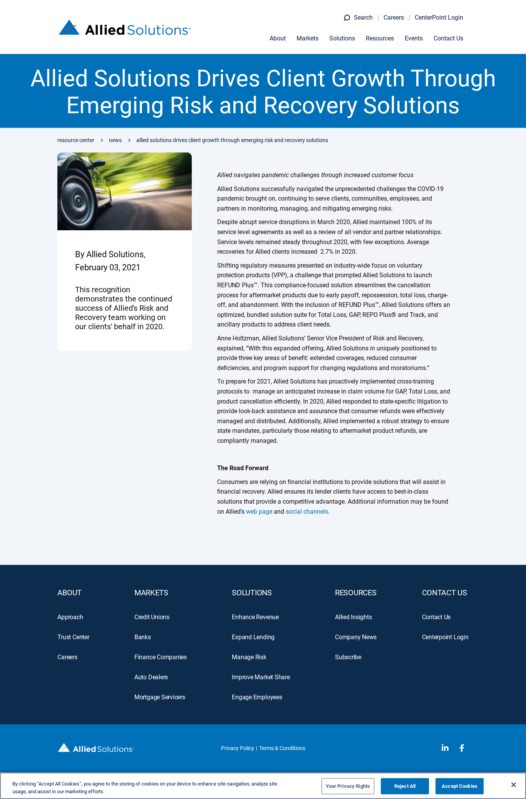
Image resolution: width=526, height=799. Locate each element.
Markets (307, 38)
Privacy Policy (237, 748)
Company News (356, 637)
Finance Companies (160, 657)
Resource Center (75, 140)
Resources (380, 38)
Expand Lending (253, 637)
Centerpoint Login (445, 637)
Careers (394, 17)
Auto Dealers (151, 677)
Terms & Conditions (282, 748)
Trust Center (73, 637)
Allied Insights (353, 617)
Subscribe (348, 657)
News (115, 140)
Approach (70, 617)
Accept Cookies (459, 786)
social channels (307, 511)
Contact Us (448, 38)
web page (259, 511)
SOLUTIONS (251, 592)
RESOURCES (355, 592)
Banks (142, 637)
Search (363, 17)
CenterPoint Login (439, 17)
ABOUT (69, 592)
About (278, 38)
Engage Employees (257, 697)
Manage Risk (249, 657)
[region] (263, 785)
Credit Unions (151, 617)
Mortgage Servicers (159, 697)
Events (414, 38)
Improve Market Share (261, 677)
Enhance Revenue (255, 617)
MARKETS (151, 592)
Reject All (404, 786)
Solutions (342, 38)
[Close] (513, 784)
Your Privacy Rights (348, 786)
